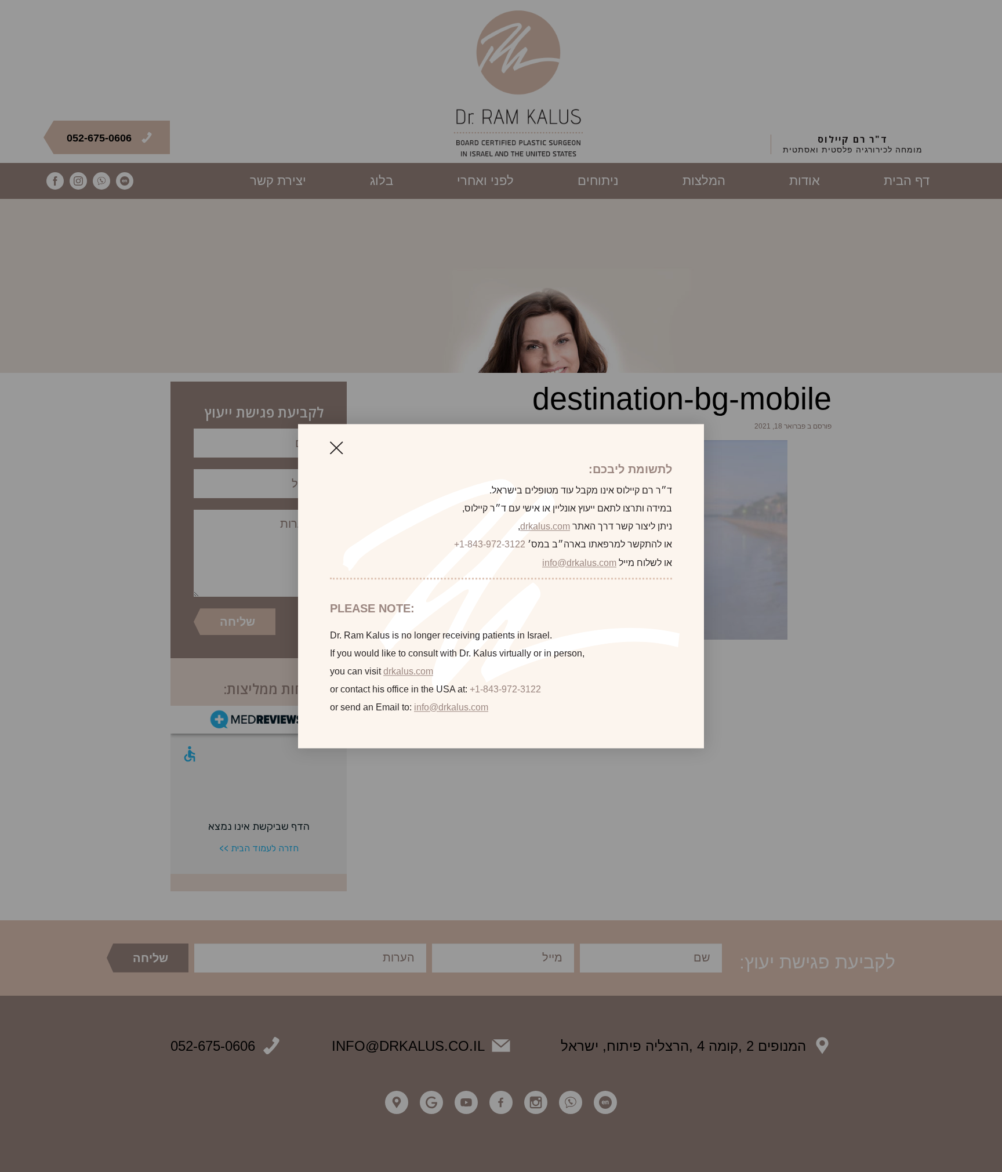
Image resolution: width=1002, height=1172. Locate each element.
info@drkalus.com (579, 563)
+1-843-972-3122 (489, 545)
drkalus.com (545, 527)
